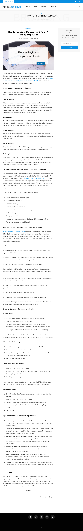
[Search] (79, 6)
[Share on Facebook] (45, 497)
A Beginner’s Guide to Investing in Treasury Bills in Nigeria (28, 1)
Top (42, 527)
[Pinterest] (49, 497)
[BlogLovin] (53, 517)
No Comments (34, 38)
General (53, 6)
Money (35, 6)
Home (28, 6)
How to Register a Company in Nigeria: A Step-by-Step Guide (28, 33)
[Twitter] (36, 517)
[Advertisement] (69, 65)
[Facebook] (30, 517)
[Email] (51, 497)
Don (7, 497)
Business (43, 6)
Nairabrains (51, 523)
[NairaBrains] (12, 6)
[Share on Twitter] (47, 497)
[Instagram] (41, 517)
